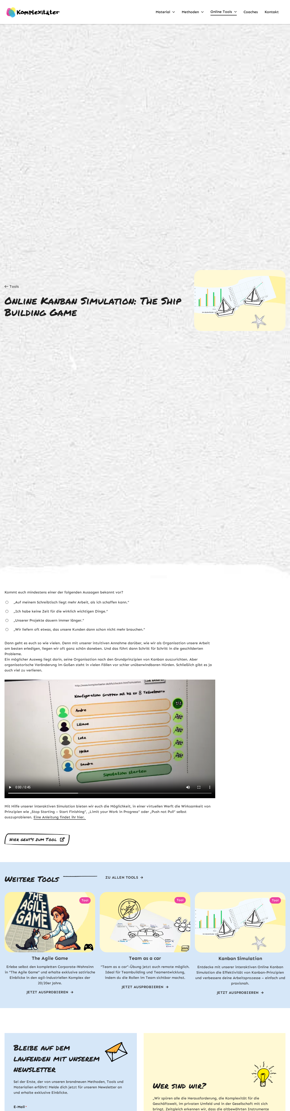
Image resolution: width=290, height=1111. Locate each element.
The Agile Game (50, 958)
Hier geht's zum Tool (33, 839)
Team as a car (145, 958)
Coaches (251, 12)
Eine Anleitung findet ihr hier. (60, 817)
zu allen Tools (121, 877)
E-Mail (20, 1107)
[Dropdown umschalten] (173, 12)
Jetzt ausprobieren (47, 992)
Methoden (190, 12)
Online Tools (221, 12)
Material (163, 12)
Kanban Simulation (240, 958)
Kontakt (272, 12)
